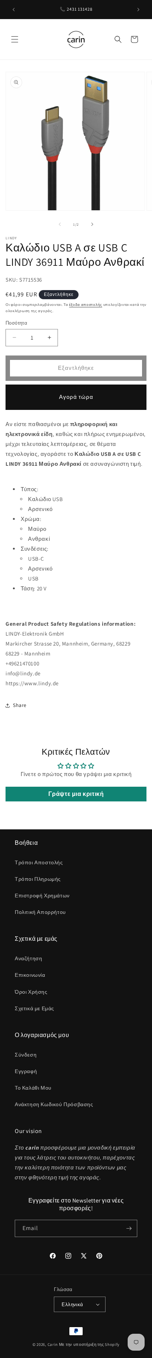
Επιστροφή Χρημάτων (42, 895)
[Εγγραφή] (129, 1228)
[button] (15, 39)
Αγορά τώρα (76, 396)
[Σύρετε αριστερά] (60, 224)
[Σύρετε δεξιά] (92, 224)
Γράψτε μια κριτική (76, 794)
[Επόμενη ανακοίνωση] (138, 9)
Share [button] (20, 705)
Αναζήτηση (28, 958)
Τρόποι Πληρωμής (38, 879)
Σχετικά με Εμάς (34, 1008)
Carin (53, 1344)
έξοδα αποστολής (85, 304)
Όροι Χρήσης (31, 992)
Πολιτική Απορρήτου (40, 912)
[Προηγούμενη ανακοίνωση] (14, 9)
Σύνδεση (26, 1054)
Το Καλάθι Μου (33, 1087)
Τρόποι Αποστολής (39, 862)
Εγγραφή (26, 1071)
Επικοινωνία (30, 975)
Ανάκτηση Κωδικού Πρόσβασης (54, 1104)
